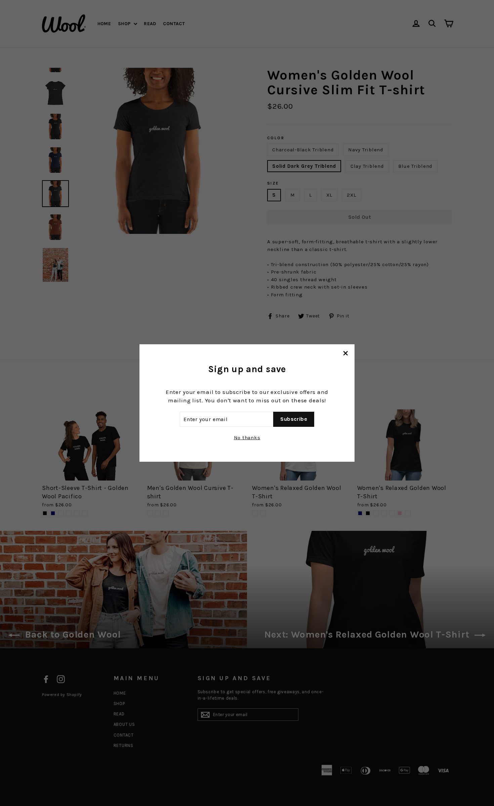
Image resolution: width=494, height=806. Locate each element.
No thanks (247, 438)
